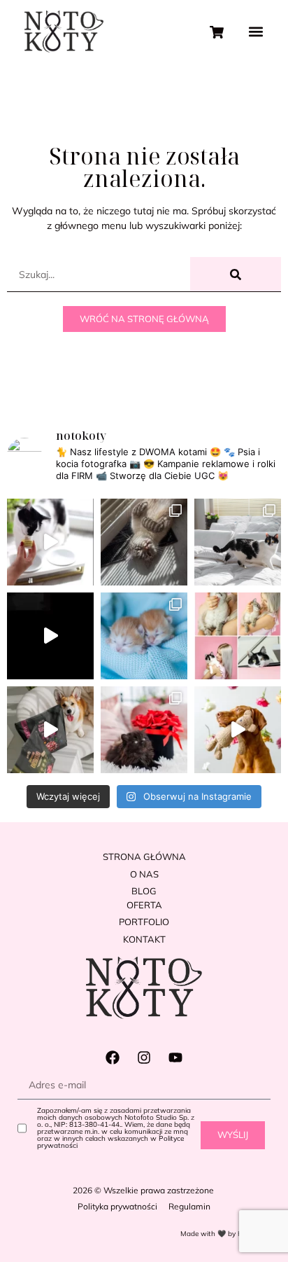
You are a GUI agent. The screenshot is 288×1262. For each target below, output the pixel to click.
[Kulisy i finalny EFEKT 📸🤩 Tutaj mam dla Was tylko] (50, 729)
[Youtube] (175, 1057)
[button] (255, 31)
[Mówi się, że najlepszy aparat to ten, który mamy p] (144, 542)
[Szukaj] (235, 274)
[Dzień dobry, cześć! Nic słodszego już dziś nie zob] (144, 635)
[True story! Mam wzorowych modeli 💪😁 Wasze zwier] (50, 635)
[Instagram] (144, 1057)
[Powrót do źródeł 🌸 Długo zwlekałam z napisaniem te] (237, 635)
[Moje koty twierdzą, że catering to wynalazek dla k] (50, 542)
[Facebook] (113, 1057)
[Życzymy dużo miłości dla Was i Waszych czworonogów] (144, 729)
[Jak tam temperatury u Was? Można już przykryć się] (237, 542)
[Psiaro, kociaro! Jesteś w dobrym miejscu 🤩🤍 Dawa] (237, 729)
